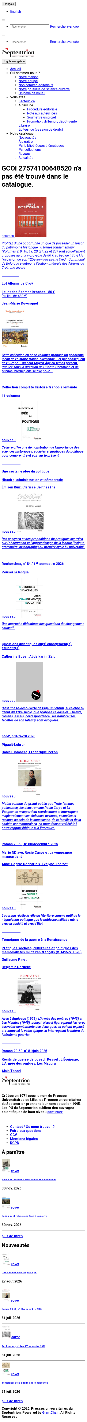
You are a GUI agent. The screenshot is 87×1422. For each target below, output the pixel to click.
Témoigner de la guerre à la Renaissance (25, 1382)
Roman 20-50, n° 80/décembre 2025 (22, 1309)
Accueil (15, 69)
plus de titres (12, 1236)
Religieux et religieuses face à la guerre (24, 1216)
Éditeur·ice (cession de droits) (41, 129)
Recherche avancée (64, 26)
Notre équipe (28, 81)
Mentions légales (24, 1139)
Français (8, 4)
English (15, 12)
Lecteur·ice (27, 101)
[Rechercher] (3, 20)
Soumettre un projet (41, 117)
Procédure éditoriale (42, 109)
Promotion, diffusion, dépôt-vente (52, 121)
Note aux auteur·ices (42, 113)
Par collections (30, 150)
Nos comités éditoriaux (36, 85)
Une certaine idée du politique (19, 1272)
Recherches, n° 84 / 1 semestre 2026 (23, 1346)
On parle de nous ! (32, 93)
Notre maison (28, 77)
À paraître (26, 142)
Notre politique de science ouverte (44, 89)
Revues (24, 154)
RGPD (14, 1143)
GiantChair (50, 1413)
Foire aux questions (26, 1131)
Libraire (24, 125)
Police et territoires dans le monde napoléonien (29, 1179)
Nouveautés (27, 137)
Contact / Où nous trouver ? (32, 1127)
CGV (13, 1135)
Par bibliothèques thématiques (41, 146)
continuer (55, 1112)
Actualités (26, 158)
